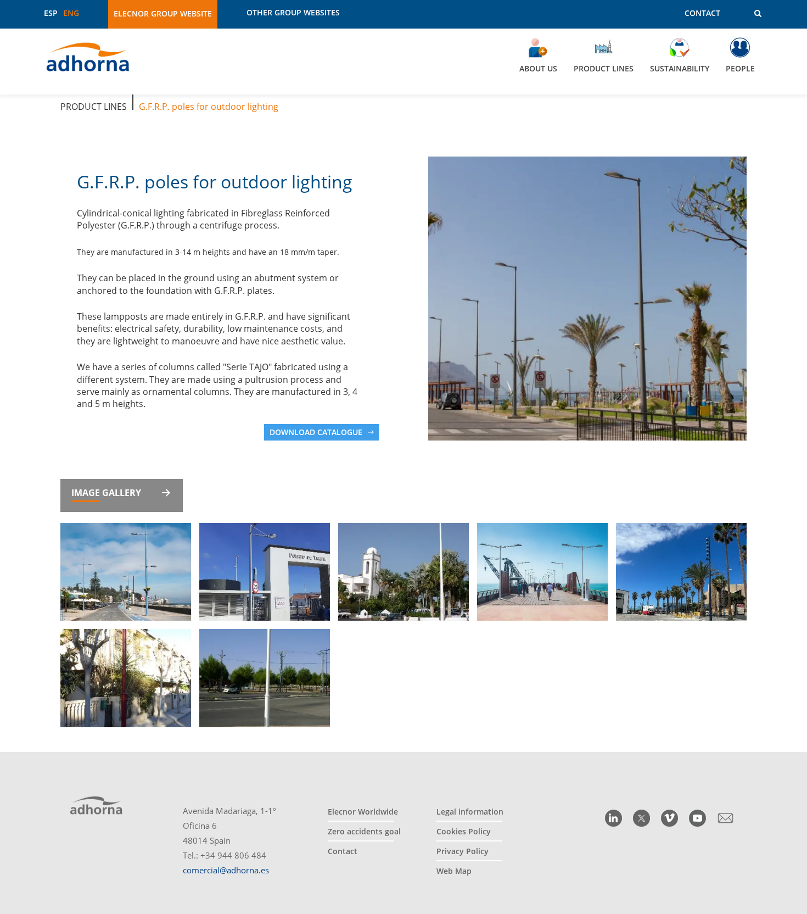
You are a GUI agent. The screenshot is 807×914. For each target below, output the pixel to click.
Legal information (469, 811)
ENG (71, 13)
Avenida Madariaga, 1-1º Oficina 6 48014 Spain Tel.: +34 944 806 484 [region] (229, 840)
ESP (51, 13)
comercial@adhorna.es (226, 870)
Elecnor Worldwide (363, 811)
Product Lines (93, 106)
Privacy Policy (462, 851)
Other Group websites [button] (293, 13)
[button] (750, 14)
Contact (702, 13)
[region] (403, 61)
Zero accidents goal (364, 831)
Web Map (454, 871)
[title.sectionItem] (613, 818)
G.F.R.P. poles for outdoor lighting (208, 107)
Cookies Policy (463, 831)
